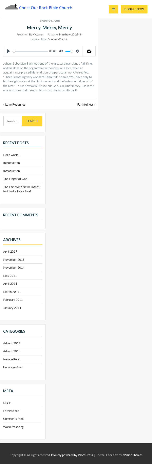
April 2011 (10, 283)
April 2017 (10, 251)
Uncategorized (13, 367)
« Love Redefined (14, 104)
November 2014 (14, 267)
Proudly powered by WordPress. (72, 455)
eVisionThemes (132, 455)
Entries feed (11, 410)
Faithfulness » (86, 104)
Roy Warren (36, 34)
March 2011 (11, 291)
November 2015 (14, 259)
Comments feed (13, 418)
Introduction (11, 162)
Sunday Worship (58, 39)
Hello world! (11, 155)
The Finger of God (15, 178)
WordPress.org (13, 427)
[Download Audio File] (89, 51)
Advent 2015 (11, 351)
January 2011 (12, 307)
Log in (7, 402)
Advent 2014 (11, 343)
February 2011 (13, 299)
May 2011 (10, 275)
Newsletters (11, 359)
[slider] (30, 51)
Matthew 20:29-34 (71, 34)
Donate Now (134, 9)
